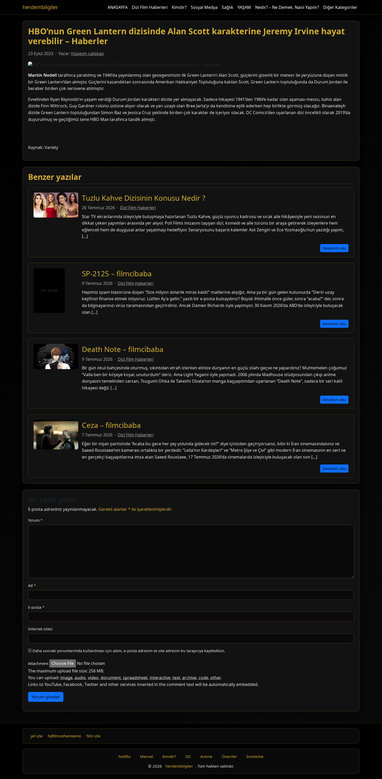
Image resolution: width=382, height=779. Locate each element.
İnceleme (255, 756)
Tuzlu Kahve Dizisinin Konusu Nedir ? (143, 198)
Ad (32, 585)
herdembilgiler (40, 7)
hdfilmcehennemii (64, 735)
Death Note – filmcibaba (122, 349)
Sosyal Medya (204, 7)
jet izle (37, 735)
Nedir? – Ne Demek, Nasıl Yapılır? (287, 7)
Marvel (146, 756)
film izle (93, 735)
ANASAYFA (118, 7)
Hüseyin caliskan (87, 53)
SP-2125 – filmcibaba (117, 273)
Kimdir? (179, 7)
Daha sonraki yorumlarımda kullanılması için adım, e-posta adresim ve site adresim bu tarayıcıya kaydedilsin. (128, 650)
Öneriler (229, 756)
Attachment (38, 663)
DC (188, 756)
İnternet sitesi (40, 628)
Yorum (35, 520)
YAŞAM (244, 7)
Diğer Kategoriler (340, 7)
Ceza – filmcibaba (111, 425)
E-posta (36, 607)
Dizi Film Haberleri (150, 7)
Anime (206, 756)
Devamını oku (334, 248)
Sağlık (227, 7)
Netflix (124, 756)
